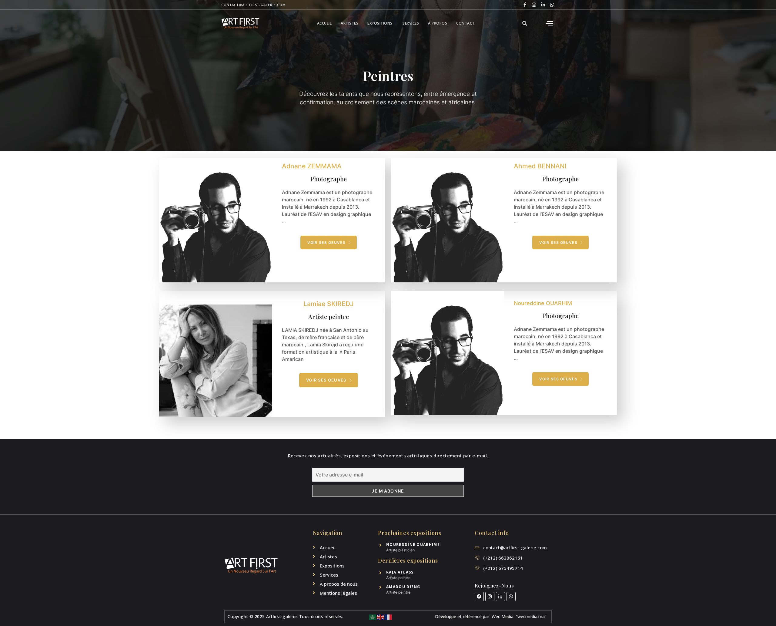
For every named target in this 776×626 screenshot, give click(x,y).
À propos (437, 23)
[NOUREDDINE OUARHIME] (380, 545)
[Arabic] (373, 617)
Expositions (380, 23)
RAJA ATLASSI (400, 572)
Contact (465, 23)
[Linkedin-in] (543, 4)
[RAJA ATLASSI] (380, 572)
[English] (381, 617)
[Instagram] (534, 4)
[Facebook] (479, 596)
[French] (389, 617)
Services (411, 23)
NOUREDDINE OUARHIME (413, 544)
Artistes (349, 23)
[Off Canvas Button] (545, 23)
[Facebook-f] (525, 4)
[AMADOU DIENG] (380, 587)
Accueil (324, 23)
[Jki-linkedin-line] (500, 596)
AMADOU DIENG (403, 586)
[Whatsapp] (552, 4)
